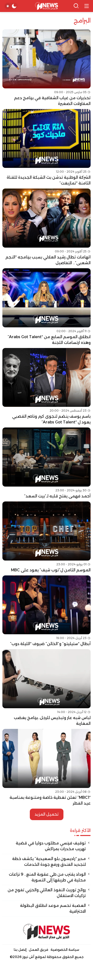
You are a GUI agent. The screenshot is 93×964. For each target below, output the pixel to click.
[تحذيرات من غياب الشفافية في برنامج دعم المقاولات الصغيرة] (46, 68)
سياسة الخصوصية (65, 949)
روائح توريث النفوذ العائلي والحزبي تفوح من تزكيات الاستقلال (47, 893)
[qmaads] (46, 932)
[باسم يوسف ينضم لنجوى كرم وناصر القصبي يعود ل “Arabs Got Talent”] (46, 386)
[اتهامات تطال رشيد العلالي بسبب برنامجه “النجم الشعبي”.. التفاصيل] (46, 227)
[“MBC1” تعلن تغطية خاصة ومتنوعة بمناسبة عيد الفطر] (46, 767)
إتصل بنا (20, 949)
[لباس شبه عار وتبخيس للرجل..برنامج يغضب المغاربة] (46, 687)
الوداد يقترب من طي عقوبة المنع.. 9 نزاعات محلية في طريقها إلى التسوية (47, 877)
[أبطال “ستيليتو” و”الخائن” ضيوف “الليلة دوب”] (46, 611)
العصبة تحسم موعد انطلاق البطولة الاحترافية (53, 908)
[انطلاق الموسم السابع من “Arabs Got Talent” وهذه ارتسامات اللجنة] (46, 307)
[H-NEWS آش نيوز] (47, 6)
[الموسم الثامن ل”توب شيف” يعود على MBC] (46, 537)
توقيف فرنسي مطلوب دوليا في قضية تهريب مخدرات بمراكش (51, 846)
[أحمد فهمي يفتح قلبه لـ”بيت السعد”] (46, 463)
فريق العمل (38, 949)
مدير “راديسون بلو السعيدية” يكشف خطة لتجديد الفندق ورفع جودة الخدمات (49, 861)
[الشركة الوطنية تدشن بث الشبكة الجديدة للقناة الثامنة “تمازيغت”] (46, 147)
